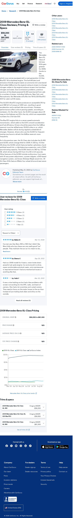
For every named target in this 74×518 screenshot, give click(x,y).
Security (44, 484)
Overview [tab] (4, 47)
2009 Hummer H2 (58, 49)
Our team (7, 471)
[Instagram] (21, 446)
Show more (17, 181)
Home (4, 11)
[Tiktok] (30, 446)
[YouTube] (16, 446)
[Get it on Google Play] (62, 447)
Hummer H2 (56, 118)
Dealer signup (30, 467)
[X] (11, 446)
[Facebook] (6, 446)
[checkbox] (5, 212)
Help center (63, 467)
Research (12, 11)
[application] (23, 368)
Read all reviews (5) (23, 300)
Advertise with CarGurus (13, 493)
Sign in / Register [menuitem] (66, 4)
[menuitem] (18, 4)
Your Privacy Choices (48, 476)
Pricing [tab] (27, 47)
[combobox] (13, 508)
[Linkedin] (25, 446)
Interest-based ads (48, 480)
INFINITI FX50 (56, 115)
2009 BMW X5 (56, 51)
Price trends (8, 484)
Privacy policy (46, 471)
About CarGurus (10, 467)
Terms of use (45, 467)
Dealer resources (31, 471)
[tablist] (23, 47)
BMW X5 (54, 120)
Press (6, 476)
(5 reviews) (29, 41)
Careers (7, 488)
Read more (6, 251)
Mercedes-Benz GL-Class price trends (22, 393)
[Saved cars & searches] (55, 3)
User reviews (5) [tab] (17, 47)
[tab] (23, 190)
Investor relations (10, 480)
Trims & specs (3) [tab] (39, 47)
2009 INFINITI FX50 (58, 47)
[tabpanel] (23, 249)
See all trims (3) (22, 429)
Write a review (40, 25)
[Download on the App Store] (47, 447)
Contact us (63, 471)
